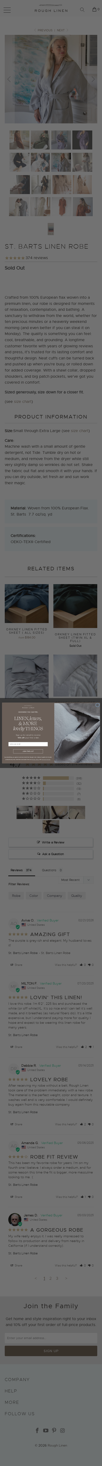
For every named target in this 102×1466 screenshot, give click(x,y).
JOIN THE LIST (28, 751)
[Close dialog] (97, 705)
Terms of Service (46, 759)
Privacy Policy (35, 759)
